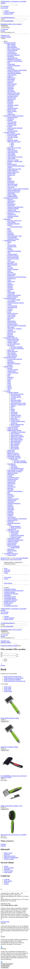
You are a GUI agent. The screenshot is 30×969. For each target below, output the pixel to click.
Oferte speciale (18, 559)
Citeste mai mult (5, 921)
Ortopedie (10, 505)
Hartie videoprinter (12, 264)
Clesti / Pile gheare (15, 416)
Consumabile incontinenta (14, 251)
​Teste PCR (10, 333)
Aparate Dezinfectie (12, 108)
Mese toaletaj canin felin (13, 134)
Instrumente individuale (13, 223)
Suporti (9, 386)
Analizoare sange (11, 125)
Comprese (10, 249)
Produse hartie (11, 275)
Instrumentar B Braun (16, 226)
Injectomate (10, 102)
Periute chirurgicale (12, 351)
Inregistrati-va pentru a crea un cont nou (11, 24)
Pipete (9, 319)
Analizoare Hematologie (13, 65)
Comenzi (6, 10)
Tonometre (10, 106)
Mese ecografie (15, 447)
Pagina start (4, 645)
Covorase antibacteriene (13, 344)
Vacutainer (10, 330)
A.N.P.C (6, 884)
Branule (9, 248)
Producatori (7, 869)
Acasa (5, 568)
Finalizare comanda (6, 37)
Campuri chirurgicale (12, 340)
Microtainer (10, 318)
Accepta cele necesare (6, 964)
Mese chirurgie (11, 44)
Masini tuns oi (11, 149)
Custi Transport (11, 517)
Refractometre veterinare (13, 456)
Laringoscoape (11, 52)
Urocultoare (10, 289)
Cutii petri (10, 309)
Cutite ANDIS (11, 153)
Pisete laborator (11, 321)
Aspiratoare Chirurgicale (13, 523)
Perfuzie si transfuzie (12, 269)
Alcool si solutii (11, 245)
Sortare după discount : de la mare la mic (14, 681)
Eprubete (9, 310)
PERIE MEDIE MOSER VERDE (10, 718)
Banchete (9, 368)
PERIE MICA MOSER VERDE (9, 747)
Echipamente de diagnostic (11, 198)
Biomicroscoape (11, 109)
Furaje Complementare (13, 546)
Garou (9, 260)
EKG (8, 62)
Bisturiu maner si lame (13, 339)
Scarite (9, 383)
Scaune (9, 385)
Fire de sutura (10, 345)
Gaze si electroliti (11, 122)
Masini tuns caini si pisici (13, 141)
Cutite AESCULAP (12, 152)
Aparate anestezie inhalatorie (14, 128)
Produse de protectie (12, 296)
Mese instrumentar (12, 47)
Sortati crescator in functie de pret (13, 676)
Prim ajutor (10, 272)
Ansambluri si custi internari (18, 432)
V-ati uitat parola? (8, 21)
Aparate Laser (11, 114)
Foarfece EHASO (12, 164)
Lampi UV (10, 76)
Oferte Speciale (8, 583)
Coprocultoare (11, 293)
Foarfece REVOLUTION (14, 169)
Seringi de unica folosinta (14, 295)
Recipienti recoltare (12, 324)
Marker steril (10, 350)
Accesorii (9, 138)
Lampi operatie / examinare (14, 471)
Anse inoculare (11, 301)
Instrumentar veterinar (13, 239)
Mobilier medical (8, 366)
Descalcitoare (10, 181)
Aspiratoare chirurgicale (13, 71)
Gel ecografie (10, 261)
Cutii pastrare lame (12, 307)
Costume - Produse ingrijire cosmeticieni (18, 188)
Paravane (9, 378)
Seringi (9, 280)
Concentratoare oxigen (13, 94)
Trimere (9, 179)
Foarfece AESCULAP (13, 172)
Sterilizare (10, 286)
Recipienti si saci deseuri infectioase (16, 277)
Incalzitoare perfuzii (12, 96)
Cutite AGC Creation (12, 160)
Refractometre (11, 79)
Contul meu (7, 570)
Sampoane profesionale (13, 191)
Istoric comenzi (8, 881)
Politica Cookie (8, 853)
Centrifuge (10, 103)
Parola (2, 21)
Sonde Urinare (11, 292)
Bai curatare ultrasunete (13, 55)
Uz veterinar (7, 391)
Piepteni (9, 178)
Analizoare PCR (11, 214)
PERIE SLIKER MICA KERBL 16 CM (11, 806)
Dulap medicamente (16, 441)
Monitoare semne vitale (13, 93)
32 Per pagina (7, 688)
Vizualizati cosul (5, 35)
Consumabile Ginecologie (11, 553)
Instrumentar (7, 219)
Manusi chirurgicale (16, 527)
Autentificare (4, 17)
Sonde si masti (11, 281)
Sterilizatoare (10, 56)
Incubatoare (10, 129)
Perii (8, 176)
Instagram (3, 845)
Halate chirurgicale (12, 356)
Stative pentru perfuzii (16, 435)
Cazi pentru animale (12, 137)
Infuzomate (10, 100)
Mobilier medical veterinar (14, 430)
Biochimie (10, 120)
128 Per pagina (8, 691)
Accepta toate (4, 967)
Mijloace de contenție (13, 453)
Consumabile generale (10, 240)
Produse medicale (12, 84)
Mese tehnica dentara (16, 438)
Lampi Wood (10, 81)
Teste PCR (13, 465)
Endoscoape (10, 213)
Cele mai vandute (8, 870)
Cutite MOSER (11, 155)
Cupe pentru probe (12, 306)
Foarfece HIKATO (12, 170)
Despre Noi (4, 558)
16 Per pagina (7, 686)
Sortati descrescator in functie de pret (13, 678)
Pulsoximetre (10, 509)
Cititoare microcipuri (12, 429)
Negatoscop (10, 377)
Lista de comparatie (9, 12)
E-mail (2, 19)
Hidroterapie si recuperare (14, 59)
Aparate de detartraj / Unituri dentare (17, 70)
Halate (9, 290)
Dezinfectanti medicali (10, 357)
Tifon (8, 252)
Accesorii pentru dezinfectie (14, 359)
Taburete (9, 388)
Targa (8, 389)
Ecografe (9, 67)
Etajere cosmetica (15, 426)
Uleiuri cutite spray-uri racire (14, 157)
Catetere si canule (12, 342)
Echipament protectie (12, 255)
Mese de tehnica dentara (13, 49)
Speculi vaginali (11, 555)
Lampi (9, 374)
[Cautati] (16, 644)
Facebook (3, 844)
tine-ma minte (6, 27)
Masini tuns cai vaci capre (14, 147)
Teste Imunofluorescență (17, 468)
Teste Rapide (14, 467)
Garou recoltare (11, 315)
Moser (12, 144)
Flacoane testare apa (12, 313)
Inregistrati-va (11, 17)
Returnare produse (9, 867)
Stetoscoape (10, 87)
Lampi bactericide (12, 53)
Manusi (9, 242)
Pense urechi (10, 187)
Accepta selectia (5, 965)
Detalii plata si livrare (9, 856)
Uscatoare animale (12, 135)
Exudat (9, 312)
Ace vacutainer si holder (13, 299)
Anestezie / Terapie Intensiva (14, 61)
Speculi (9, 283)
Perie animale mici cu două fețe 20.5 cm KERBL (13, 834)
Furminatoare (10, 182)
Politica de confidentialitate (11, 857)
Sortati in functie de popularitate (12, 679)
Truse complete (11, 222)
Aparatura (10, 360)
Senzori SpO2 (11, 85)
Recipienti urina (11, 278)
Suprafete (9, 365)
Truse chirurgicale (12, 354)
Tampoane (10, 287)
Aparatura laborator (12, 58)
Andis (12, 143)
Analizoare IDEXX (12, 131)
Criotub (9, 304)
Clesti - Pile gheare (12, 185)
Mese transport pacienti (17, 439)
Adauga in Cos (4, 721)
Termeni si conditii (9, 859)
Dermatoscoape (11, 99)
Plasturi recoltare (11, 322)
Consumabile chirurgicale (10, 337)
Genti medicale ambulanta (14, 73)
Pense (8, 228)
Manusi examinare (15, 526)
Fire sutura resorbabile (16, 347)
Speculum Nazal (11, 97)
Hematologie (10, 119)
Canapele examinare (12, 369)
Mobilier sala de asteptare (17, 436)
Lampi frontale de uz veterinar (15, 470)
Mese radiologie (15, 448)
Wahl (12, 146)
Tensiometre (10, 88)
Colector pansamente (12, 372)
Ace (8, 243)
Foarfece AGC (11, 175)
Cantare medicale (11, 74)
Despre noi (7, 854)
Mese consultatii (11, 46)
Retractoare (10, 233)
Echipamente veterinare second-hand (13, 115)
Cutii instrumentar (12, 237)
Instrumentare (10, 362)
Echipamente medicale (10, 42)
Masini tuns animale (12, 140)
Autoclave (10, 112)
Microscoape (10, 68)
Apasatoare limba (11, 246)
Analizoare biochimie (13, 208)
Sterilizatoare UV (15, 420)
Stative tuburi (10, 327)
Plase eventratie (11, 353)
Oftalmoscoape (11, 77)
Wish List (6, 882)
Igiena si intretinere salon (13, 190)
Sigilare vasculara (12, 111)
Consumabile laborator (10, 298)
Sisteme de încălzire (12, 473)
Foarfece (9, 163)
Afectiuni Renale (15, 547)
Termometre (10, 90)
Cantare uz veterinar (12, 427)
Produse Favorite (8, 14)
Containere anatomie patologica (15, 302)
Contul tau (7, 879)
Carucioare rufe (11, 371)
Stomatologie (10, 502)
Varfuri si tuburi (11, 331)
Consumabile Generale (13, 531)
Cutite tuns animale (12, 150)
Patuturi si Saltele (11, 195)
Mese (8, 375)
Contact (11, 559)
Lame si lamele (11, 316)
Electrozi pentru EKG (13, 257)
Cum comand (18, 558)
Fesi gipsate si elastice (13, 258)
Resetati (3, 665)
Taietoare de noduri (12, 184)
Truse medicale (11, 91)
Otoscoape (10, 82)
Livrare (7, 559)
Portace (9, 229)
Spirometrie (10, 284)
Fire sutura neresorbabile (17, 348)
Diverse (9, 231)
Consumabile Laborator (13, 538)
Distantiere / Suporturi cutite (18, 404)
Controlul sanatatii (12, 254)
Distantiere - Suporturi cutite (14, 161)
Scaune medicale (15, 433)
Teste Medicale (11, 464)
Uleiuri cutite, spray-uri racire (18, 403)
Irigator (9, 266)
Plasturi (9, 271)
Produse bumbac (11, 274)
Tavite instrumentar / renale (14, 236)
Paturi (8, 380)
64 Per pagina (7, 690)
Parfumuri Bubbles (12, 196)
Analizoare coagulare (12, 105)
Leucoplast (10, 267)
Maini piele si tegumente (13, 363)
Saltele (9, 382)
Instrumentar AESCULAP (14, 220)
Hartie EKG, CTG (12, 263)
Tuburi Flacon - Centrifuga (14, 328)
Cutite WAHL (11, 193)
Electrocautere (11, 64)
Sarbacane (10, 494)
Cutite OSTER (11, 158)
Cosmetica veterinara (9, 132)
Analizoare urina (11, 123)
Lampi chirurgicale (12, 50)
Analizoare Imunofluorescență (15, 207)
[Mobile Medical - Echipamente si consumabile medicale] (15, 3)
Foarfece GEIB (11, 173)
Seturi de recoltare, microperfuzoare (16, 325)
